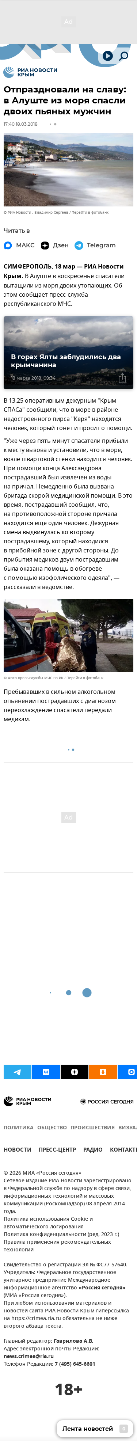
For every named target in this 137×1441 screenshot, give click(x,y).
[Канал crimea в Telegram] (17, 1072)
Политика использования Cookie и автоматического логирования (48, 1223)
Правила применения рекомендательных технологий (57, 1246)
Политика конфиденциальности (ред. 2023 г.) (61, 1235)
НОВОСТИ (17, 1151)
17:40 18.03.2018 (21, 124)
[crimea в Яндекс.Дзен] (74, 1072)
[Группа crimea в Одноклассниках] (103, 1072)
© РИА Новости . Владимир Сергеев (36, 212)
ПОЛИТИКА (19, 1128)
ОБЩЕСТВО (52, 1128)
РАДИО (93, 1151)
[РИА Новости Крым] (30, 72)
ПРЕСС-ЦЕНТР (57, 1151)
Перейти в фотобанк (90, 212)
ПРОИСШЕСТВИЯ (93, 1128)
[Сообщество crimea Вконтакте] (46, 1072)
